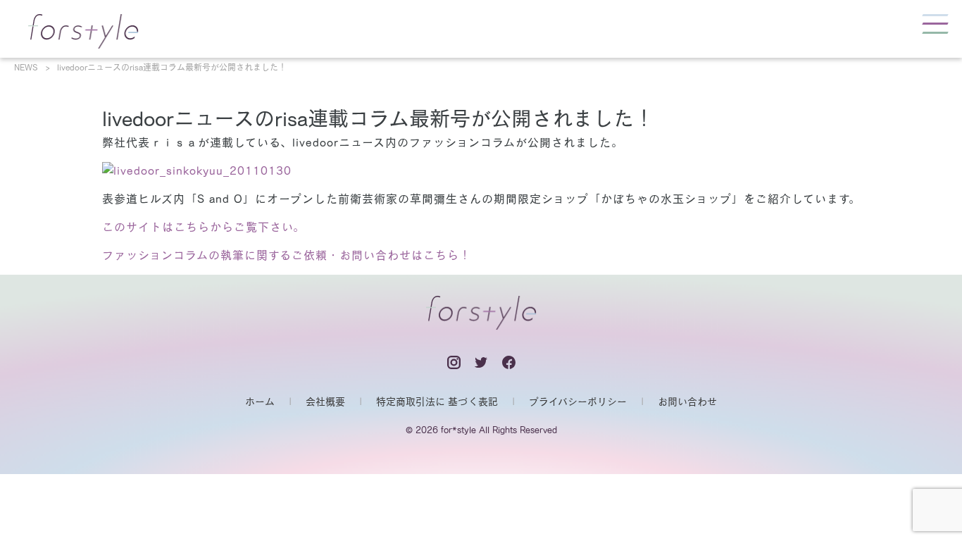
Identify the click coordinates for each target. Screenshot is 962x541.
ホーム (260, 401)
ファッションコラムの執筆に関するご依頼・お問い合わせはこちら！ (286, 255)
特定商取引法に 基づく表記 (437, 401)
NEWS (26, 67)
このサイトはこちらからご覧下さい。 (203, 226)
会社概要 (325, 401)
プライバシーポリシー (578, 401)
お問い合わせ (687, 401)
